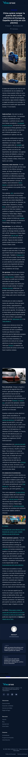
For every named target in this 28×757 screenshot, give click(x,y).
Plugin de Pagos (6, 710)
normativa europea (18, 506)
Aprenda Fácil (5, 724)
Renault (11, 345)
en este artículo (20, 492)
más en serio (14, 235)
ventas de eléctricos (8, 420)
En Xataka (5, 526)
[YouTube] (16, 694)
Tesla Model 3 (6, 321)
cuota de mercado (19, 444)
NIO (12, 193)
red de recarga (13, 499)
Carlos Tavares (9, 277)
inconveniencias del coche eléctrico (12, 565)
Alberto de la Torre (8, 619)
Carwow (23, 462)
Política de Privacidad (11, 754)
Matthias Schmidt (7, 288)
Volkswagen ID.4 (17, 319)
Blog (3, 721)
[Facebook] (3, 694)
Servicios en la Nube (7, 708)
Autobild (19, 145)
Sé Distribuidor (5, 735)
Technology (14, 10)
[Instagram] (7, 694)
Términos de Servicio (22, 754)
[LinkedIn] (12, 694)
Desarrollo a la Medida (7, 705)
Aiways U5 (20, 255)
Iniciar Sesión (5, 726)
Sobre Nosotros (6, 740)
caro (22, 488)
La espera (5, 549)
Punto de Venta (6, 703)
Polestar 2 (15, 400)
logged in (8, 676)
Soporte (4, 719)
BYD (3, 207)
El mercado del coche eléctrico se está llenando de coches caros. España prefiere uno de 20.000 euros (13, 532)
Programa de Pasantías (8, 737)
